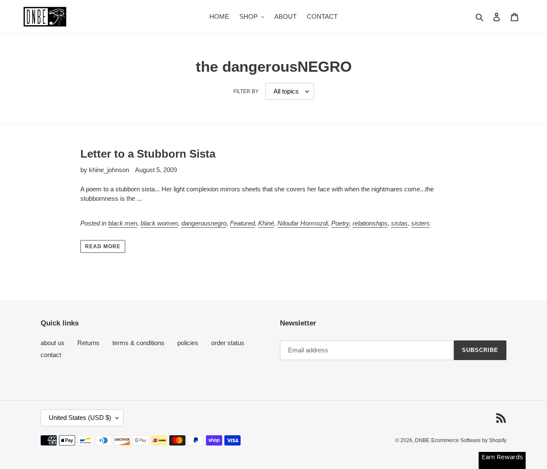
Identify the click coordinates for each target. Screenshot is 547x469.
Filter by (246, 91)
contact (51, 354)
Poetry (340, 223)
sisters (420, 223)
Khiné (266, 223)
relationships (370, 223)
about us (53, 342)
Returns (88, 342)
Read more (103, 246)
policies (187, 342)
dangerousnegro (203, 223)
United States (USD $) (80, 417)
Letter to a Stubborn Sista (147, 153)
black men (122, 223)
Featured (242, 223)
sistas (399, 223)
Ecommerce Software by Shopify (468, 440)
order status (227, 342)
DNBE (422, 440)
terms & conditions (138, 342)
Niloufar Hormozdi (302, 223)
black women (159, 223)
